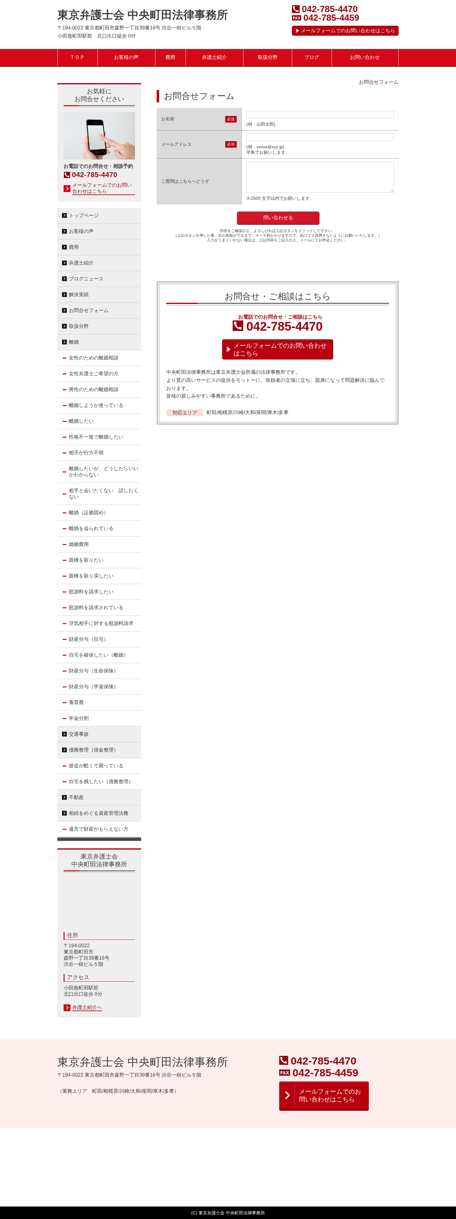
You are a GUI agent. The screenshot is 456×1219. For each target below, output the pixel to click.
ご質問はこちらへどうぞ (185, 181)
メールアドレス (176, 144)
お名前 (167, 118)
